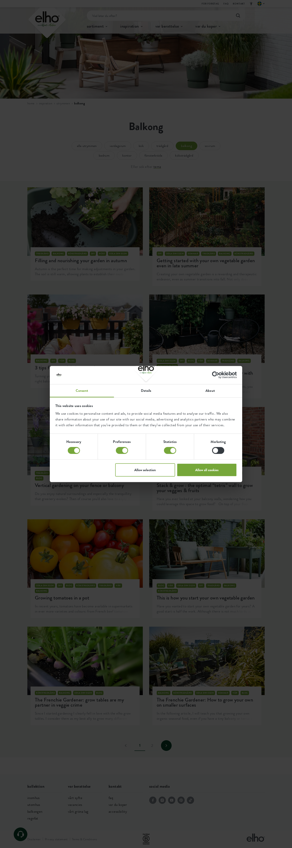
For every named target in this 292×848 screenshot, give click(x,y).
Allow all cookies (206, 469)
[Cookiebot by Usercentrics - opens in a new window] (218, 375)
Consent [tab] (82, 390)
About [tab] (210, 390)
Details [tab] (146, 390)
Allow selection (145, 469)
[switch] (122, 450)
